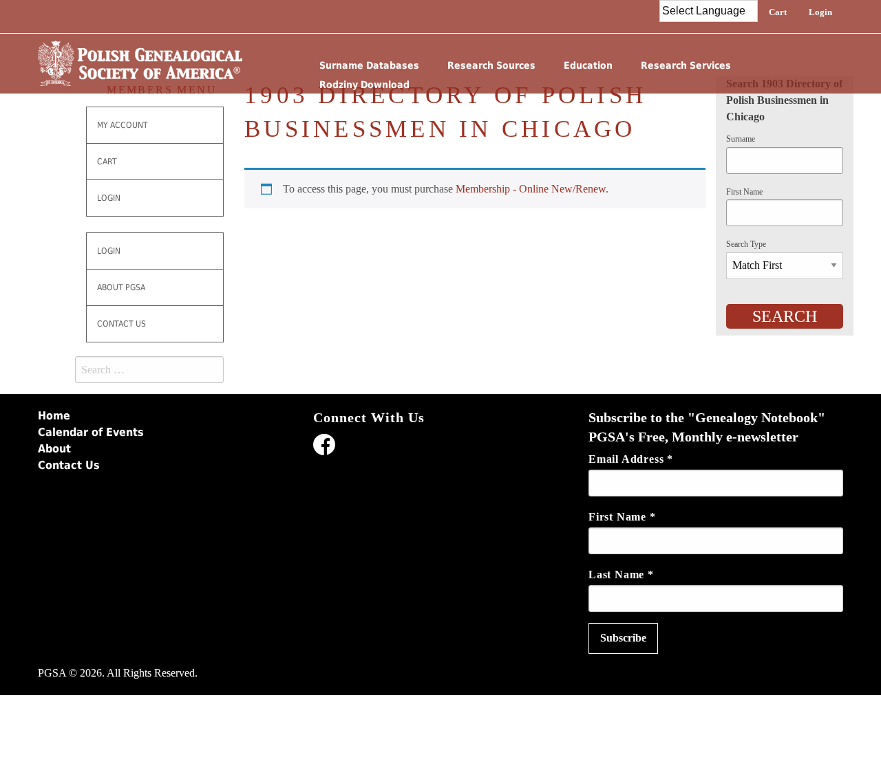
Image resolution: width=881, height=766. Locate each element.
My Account (122, 125)
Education (588, 65)
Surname (740, 139)
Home (54, 415)
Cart (778, 12)
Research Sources (491, 65)
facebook (324, 447)
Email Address (630, 459)
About (54, 448)
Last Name (621, 574)
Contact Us (121, 324)
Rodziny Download (364, 84)
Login (820, 12)
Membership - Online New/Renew (531, 189)
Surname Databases (369, 65)
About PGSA (121, 287)
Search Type (746, 244)
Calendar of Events (91, 432)
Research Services (686, 65)
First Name (744, 192)
